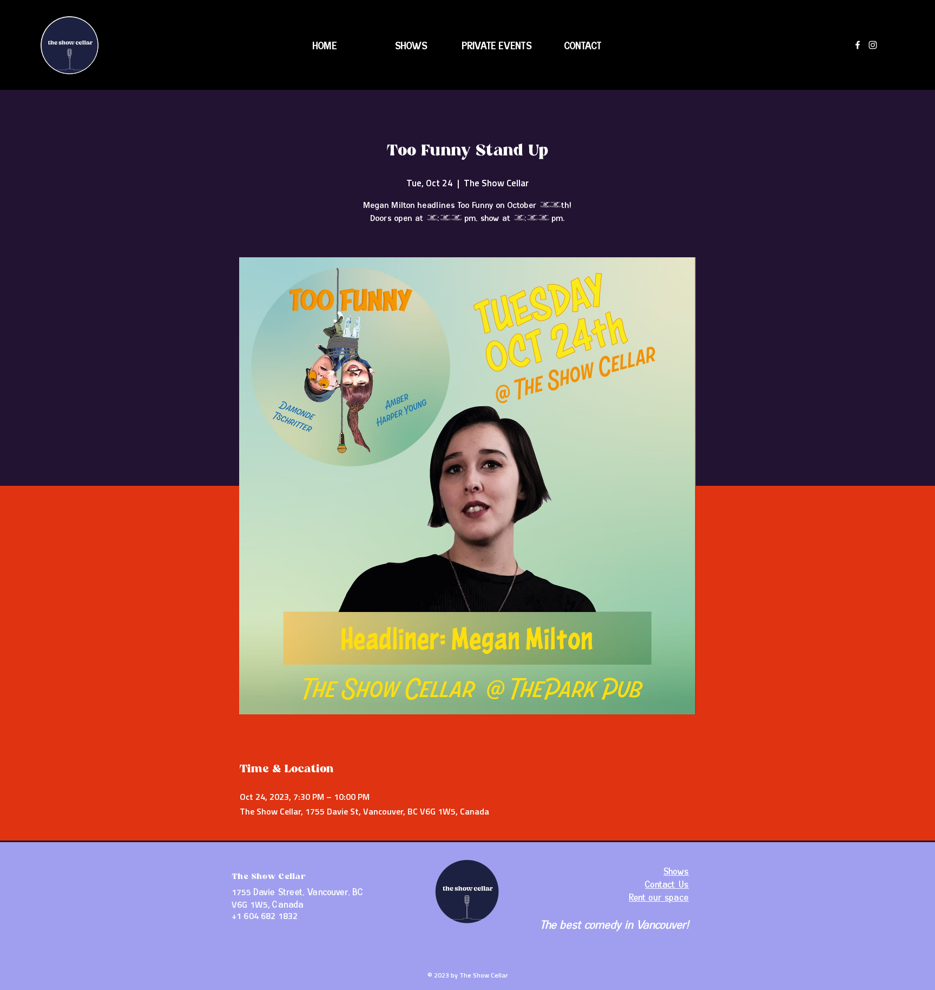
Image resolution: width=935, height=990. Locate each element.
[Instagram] (872, 45)
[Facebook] (857, 45)
